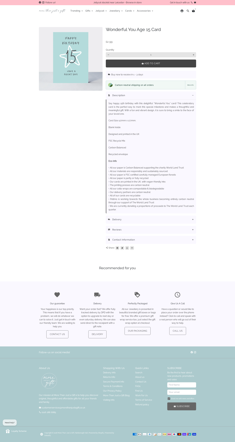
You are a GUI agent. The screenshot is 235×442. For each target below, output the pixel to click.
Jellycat (101, 11)
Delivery (97, 334)
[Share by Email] (132, 248)
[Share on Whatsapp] (127, 248)
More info (190, 85)
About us (139, 377)
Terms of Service (143, 400)
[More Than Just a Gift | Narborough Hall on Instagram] (43, 2)
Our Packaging (137, 331)
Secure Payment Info (113, 381)
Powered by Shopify (96, 433)
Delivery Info (109, 372)
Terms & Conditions (113, 386)
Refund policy (142, 404)
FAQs (137, 386)
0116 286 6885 (47, 412)
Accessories (145, 11)
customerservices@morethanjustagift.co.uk (62, 407)
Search (138, 372)
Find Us (139, 391)
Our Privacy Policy (112, 391)
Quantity (110, 50)
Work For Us (141, 395)
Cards (130, 11)
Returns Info (109, 377)
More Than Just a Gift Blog (116, 395)
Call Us (178, 331)
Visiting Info (109, 400)
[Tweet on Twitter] (122, 248)
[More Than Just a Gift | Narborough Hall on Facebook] (40, 2)
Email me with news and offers (182, 399)
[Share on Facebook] (117, 248)
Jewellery (116, 11)
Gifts (89, 11)
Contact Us (57, 334)
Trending (76, 11)
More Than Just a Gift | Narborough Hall (73, 433)
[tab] (151, 95)
